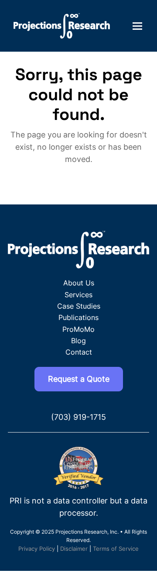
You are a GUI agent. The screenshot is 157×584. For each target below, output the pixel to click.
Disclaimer (74, 548)
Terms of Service (116, 548)
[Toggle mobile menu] (137, 25)
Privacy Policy (36, 548)
